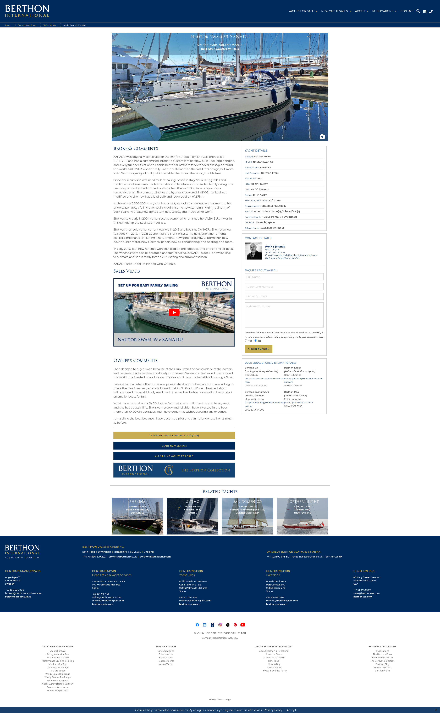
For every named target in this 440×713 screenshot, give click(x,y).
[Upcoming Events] (425, 11)
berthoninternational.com (155, 556)
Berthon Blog (382, 664)
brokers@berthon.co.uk (123, 556)
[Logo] (27, 11)
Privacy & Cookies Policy (274, 670)
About (360, 11)
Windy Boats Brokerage (57, 674)
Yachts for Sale (301, 11)
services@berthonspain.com (108, 600)
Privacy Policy (273, 710)
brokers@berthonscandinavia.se (23, 593)
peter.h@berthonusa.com (298, 402)
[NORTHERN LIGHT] (302, 516)
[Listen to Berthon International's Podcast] (212, 624)
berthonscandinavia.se (18, 596)
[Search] (419, 11)
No (259, 340)
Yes (250, 340)
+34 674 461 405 (275, 597)
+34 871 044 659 (188, 597)
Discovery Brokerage (57, 667)
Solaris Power (166, 657)
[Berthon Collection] (174, 470)
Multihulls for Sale (58, 664)
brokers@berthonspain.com (195, 600)
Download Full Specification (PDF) (174, 435)
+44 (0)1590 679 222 (94, 556)
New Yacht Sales (334, 11)
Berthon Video (382, 670)
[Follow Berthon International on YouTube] (242, 624)
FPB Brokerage (57, 670)
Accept (291, 710)
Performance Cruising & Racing (57, 660)
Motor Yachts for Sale (58, 657)
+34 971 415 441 (100, 594)
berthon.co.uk (334, 556)
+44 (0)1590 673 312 (278, 556)
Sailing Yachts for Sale (58, 654)
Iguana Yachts (166, 664)
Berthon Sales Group (27, 25)
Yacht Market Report (382, 657)
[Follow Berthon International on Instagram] (220, 624)
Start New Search (174, 445)
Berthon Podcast (382, 667)
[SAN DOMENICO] (247, 516)
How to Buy (274, 664)
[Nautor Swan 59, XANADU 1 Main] (220, 86)
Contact (407, 11)
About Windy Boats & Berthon (57, 683)
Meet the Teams (274, 654)
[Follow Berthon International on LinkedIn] (204, 624)
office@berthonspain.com (107, 597)
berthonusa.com (362, 596)
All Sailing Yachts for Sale (174, 456)
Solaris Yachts (166, 654)
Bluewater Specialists (58, 690)
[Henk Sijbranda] (253, 250)
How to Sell (274, 660)
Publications (382, 11)
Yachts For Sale (57, 650)
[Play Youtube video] (174, 312)
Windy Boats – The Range (58, 677)
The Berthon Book (382, 654)
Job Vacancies (274, 667)
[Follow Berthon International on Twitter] (227, 624)
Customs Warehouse (57, 687)
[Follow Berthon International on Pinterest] (235, 624)
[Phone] (431, 11)
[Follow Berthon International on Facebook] (197, 624)
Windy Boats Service (57, 680)
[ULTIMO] (192, 516)
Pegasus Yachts (166, 660)
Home (7, 25)
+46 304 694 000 (14, 590)
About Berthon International (274, 650)
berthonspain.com (102, 603)
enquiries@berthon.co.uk (307, 556)
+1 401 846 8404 (362, 590)
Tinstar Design (223, 699)
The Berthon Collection (382, 660)
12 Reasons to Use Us (274, 657)
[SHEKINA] (137, 516)
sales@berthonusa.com (366, 593)
